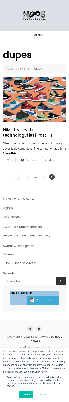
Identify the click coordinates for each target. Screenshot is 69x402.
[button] (34, 35)
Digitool (8, 208)
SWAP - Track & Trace (18, 199)
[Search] (61, 281)
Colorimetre (11, 216)
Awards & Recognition (18, 246)
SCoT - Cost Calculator (19, 263)
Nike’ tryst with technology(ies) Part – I (27, 132)
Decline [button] (43, 394)
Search (8, 273)
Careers (8, 254)
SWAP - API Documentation (22, 227)
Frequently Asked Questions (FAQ (26, 235)
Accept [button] (26, 394)
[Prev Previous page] (18, 177)
